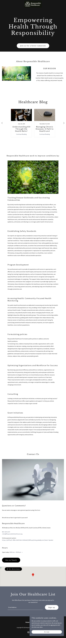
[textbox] (25, 607)
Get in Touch (11, 560)
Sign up (51, 607)
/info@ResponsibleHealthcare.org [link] (12, 534)
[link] (33, 1)
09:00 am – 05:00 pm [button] (15, 552)
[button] (22, 552)
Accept (46, 632)
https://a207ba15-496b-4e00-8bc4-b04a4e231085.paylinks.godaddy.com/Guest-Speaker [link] (27, 540)
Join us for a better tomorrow (33, 46)
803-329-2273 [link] (6, 532)
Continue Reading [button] (21, 134)
